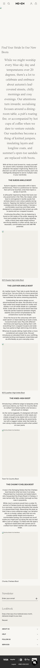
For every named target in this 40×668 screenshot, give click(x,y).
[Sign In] (31, 4)
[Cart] (36, 4)
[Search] (9, 4)
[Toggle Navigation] (4, 4)
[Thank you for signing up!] (36, 598)
